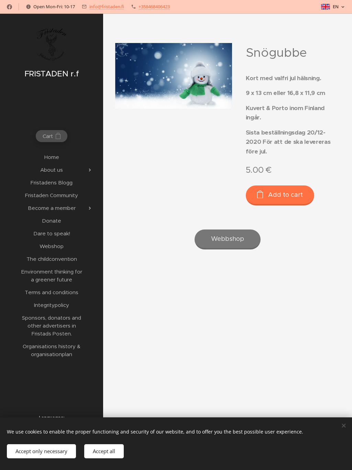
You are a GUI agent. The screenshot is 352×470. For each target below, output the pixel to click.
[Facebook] (9, 7)
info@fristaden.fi (106, 6)
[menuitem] (51, 157)
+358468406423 (154, 6)
